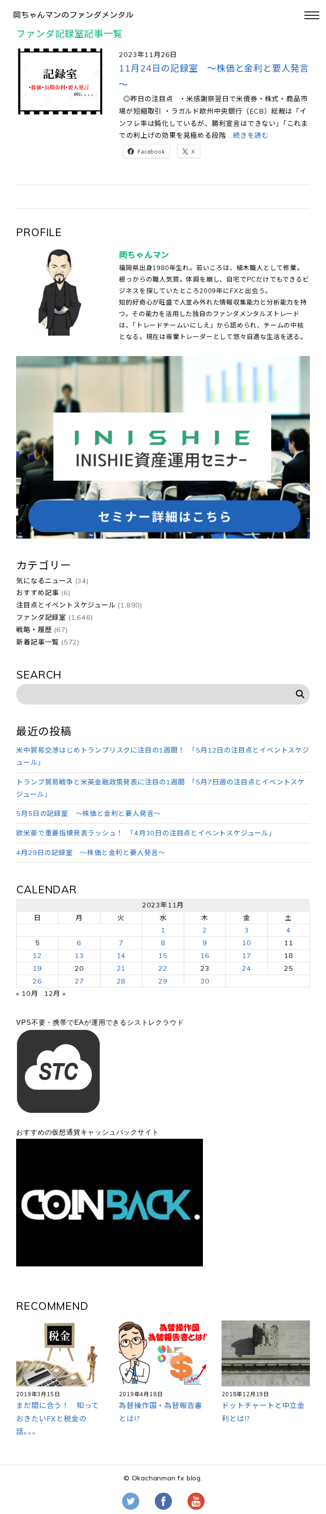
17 (246, 955)
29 (163, 981)
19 (37, 968)
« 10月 (27, 993)
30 (205, 981)
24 (246, 968)
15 (163, 955)
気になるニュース (44, 580)
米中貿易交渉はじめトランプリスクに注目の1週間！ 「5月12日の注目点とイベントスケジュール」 (162, 756)
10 (246, 942)
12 (37, 955)
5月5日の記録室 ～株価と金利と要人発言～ (88, 813)
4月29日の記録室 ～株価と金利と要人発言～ (91, 852)
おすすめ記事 (37, 592)
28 (121, 981)
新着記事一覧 (37, 642)
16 (205, 955)
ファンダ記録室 (41, 617)
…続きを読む (247, 135)
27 (79, 981)
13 (79, 955)
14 (121, 955)
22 (163, 968)
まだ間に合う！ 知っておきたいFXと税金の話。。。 (57, 1418)
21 (121, 968)
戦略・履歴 (34, 629)
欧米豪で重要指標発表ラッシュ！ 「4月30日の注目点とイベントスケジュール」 (145, 833)
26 (37, 981)
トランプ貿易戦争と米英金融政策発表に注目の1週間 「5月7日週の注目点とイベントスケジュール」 (160, 788)
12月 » (55, 993)
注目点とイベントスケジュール (65, 605)
